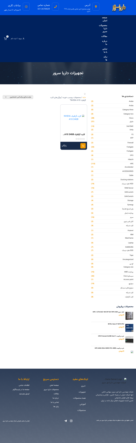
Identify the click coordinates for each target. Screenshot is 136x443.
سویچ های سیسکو (127, 288)
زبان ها (105, 58)
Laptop (130, 243)
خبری (83, 386)
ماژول (131, 121)
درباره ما (104, 42)
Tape (131, 255)
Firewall (130, 143)
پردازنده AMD (128, 272)
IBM (131, 235)
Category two (128, 114)
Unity (131, 130)
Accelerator (129, 167)
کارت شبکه (129, 225)
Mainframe (129, 238)
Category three (127, 110)
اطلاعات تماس (24, 385)
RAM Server (129, 188)
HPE (131, 164)
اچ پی (131, 264)
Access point (128, 279)
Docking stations (127, 180)
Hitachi (130, 159)
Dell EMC (130, 126)
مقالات (104, 36)
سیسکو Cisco (128, 276)
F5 (132, 134)
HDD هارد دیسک (127, 184)
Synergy (130, 205)
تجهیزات (82, 392)
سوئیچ (131, 284)
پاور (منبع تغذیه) (127, 209)
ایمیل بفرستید (24, 393)
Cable (131, 175)
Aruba (131, 101)
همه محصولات (79, 398)
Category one (128, 267)
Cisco (131, 118)
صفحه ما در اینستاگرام (21, 389)
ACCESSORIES (127, 171)
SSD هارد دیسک (127, 250)
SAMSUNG (129, 247)
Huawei (130, 230)
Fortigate (130, 147)
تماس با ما (104, 50)
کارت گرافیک (129, 297)
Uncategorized (128, 259)
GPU (131, 155)
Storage (130, 200)
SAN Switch (128, 196)
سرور (131, 217)
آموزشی (83, 404)
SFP (131, 138)
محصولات (81, 410)
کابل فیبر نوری (128, 221)
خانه (84, 97)
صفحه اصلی (104, 19)
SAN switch (129, 192)
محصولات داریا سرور (103, 28)
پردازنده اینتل (129, 213)
